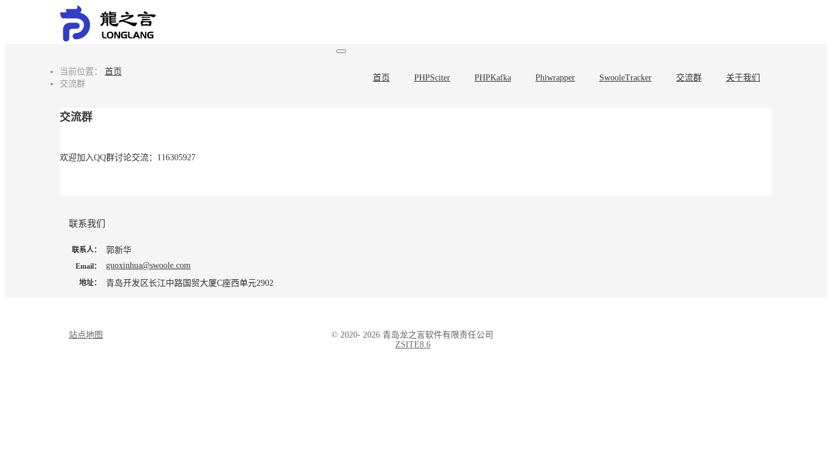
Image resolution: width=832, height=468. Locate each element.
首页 (381, 77)
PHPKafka (492, 77)
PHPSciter (432, 77)
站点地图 (86, 334)
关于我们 (743, 77)
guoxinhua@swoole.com (148, 265)
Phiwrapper (555, 77)
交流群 (689, 77)
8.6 (413, 344)
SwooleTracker (625, 77)
